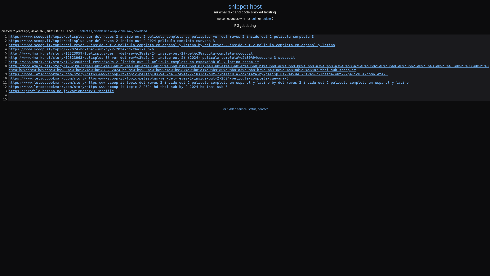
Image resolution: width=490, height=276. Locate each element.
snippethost (245, 6)
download (140, 31)
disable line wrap (105, 31)
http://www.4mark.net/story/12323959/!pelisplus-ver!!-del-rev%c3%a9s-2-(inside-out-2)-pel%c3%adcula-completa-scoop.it (131, 53)
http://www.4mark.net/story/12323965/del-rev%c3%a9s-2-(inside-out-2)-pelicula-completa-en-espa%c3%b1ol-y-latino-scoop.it (134, 62)
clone (122, 31)
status (252, 109)
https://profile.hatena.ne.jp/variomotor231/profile (61, 91)
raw (129, 31)
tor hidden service (235, 109)
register (267, 18)
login (254, 18)
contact (263, 109)
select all (86, 31)
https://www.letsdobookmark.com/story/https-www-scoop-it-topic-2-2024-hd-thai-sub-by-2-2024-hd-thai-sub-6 (118, 87)
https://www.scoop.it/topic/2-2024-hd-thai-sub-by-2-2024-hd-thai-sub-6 (81, 49)
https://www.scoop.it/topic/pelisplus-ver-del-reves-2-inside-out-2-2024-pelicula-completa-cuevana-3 (112, 41)
